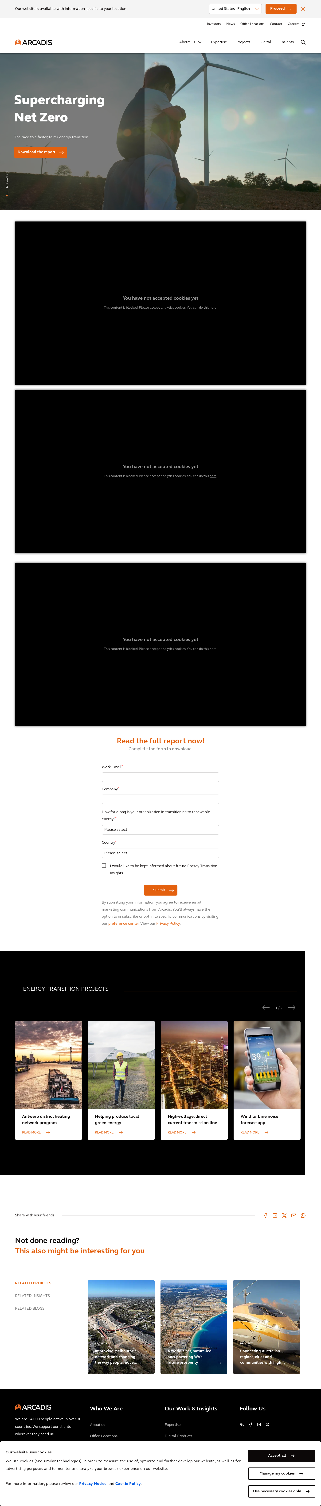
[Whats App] (303, 1215)
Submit (159, 890)
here (213, 308)
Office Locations (252, 24)
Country (109, 842)
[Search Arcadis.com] (303, 42)
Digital (265, 42)
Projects (243, 42)
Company (110, 789)
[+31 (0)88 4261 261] (242, 1424)
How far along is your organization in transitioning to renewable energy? (156, 815)
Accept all (277, 1456)
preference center (123, 924)
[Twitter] (284, 1215)
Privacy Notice (92, 1484)
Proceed (277, 9)
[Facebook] (265, 1215)
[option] (160, 129)
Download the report (36, 152)
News (230, 24)
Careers (293, 24)
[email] (294, 1215)
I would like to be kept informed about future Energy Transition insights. (163, 869)
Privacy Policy (168, 924)
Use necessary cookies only (277, 1491)
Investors (214, 24)
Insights (287, 42)
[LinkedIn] (275, 1215)
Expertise (219, 42)
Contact (276, 24)
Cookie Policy (128, 1484)
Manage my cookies (277, 1473)
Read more (31, 1132)
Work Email (112, 767)
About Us (187, 42)
